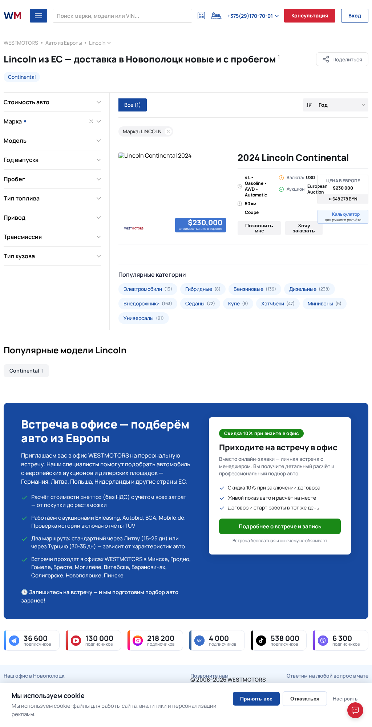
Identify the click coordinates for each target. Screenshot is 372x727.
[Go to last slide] (126, 194)
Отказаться (304, 699)
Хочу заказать (304, 228)
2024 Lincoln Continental (293, 157)
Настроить (345, 699)
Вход (354, 15)
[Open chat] (355, 710)
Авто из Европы (63, 42)
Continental (22, 76)
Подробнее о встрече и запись (280, 526)
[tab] (123, 234)
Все (132, 104)
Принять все (256, 699)
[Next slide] (221, 194)
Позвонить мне (259, 228)
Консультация (309, 15)
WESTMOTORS (21, 42)
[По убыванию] (309, 105)
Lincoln (97, 42)
